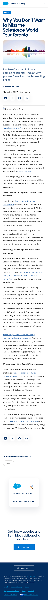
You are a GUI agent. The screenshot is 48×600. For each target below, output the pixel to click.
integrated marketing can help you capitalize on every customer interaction (22, 275)
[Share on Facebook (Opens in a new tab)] (19, 98)
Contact (31, 591)
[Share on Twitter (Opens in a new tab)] (12, 98)
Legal (6, 587)
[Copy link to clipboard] (26, 98)
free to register (24, 171)
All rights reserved (32, 576)
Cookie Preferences (10, 595)
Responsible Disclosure (11, 591)
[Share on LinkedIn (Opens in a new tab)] (5, 98)
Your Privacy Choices (31, 595)
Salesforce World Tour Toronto (23, 421)
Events (6, 12)
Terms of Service (16, 587)
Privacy (27, 587)
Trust (23, 591)
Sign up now (24, 547)
